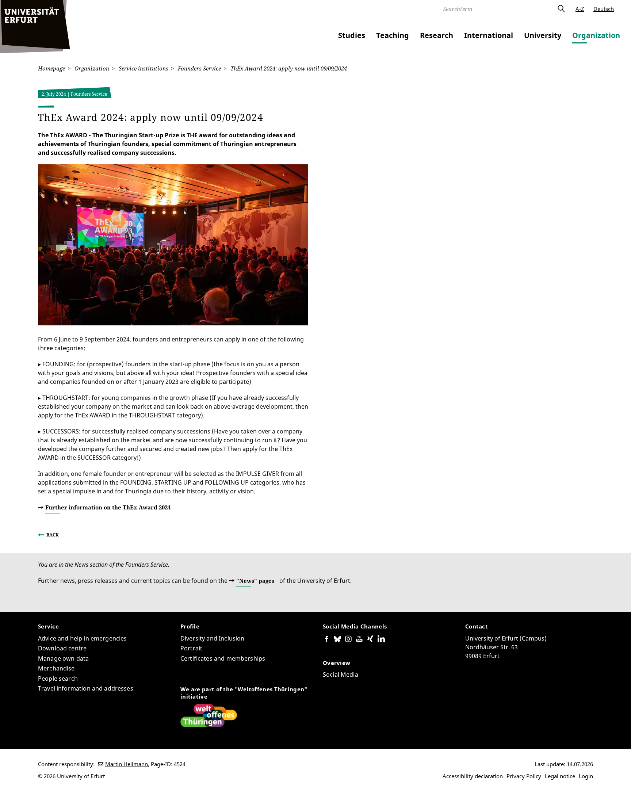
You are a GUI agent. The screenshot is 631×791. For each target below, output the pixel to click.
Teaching (392, 35)
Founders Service (198, 68)
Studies (351, 35)
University (542, 35)
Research (436, 35)
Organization (596, 35)
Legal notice (560, 776)
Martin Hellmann (126, 764)
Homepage (51, 68)
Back (52, 535)
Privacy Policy (523, 776)
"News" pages (255, 580)
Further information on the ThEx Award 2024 (108, 507)
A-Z (579, 8)
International (488, 35)
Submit (560, 8)
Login (586, 776)
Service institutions (142, 68)
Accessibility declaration (473, 776)
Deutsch (603, 8)
